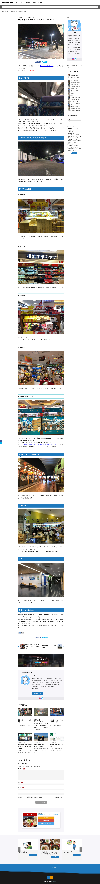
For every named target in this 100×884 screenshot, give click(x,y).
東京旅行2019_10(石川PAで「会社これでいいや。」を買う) (32, 646)
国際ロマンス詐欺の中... (75, 77)
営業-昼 (74, 140)
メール (20, 787)
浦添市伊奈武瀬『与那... (75, 99)
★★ (72, 126)
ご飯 (69, 131)
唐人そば (75, 139)
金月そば (74, 150)
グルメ (16, 2)
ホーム (43, 867)
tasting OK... (72, 95)
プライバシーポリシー (53, 867)
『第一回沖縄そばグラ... (75, 90)
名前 (19, 782)
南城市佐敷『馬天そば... (75, 86)
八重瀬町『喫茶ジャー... (75, 97)
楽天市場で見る (46, 820)
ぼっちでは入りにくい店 (73, 133)
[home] (48, 877)
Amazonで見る (46, 817)
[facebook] (1, 441)
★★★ (75, 126)
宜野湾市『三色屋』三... (75, 106)
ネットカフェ (71, 136)
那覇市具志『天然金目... (75, 110)
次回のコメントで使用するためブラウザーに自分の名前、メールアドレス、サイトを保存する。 (41, 797)
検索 (74, 153)
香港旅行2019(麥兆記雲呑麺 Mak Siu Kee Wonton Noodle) (25, 746)
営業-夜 (69, 140)
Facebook (38, 61)
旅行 (22, 2)
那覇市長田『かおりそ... (75, 108)
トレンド (35, 2)
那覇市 (69, 150)
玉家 (77, 148)
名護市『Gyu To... (74, 104)
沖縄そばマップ (67, 852)
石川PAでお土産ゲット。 (46, 66)
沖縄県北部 (70, 147)
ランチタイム (78, 136)
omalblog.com (7, 2)
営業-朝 (79, 140)
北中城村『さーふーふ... (75, 101)
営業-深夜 (70, 142)
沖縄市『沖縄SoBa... (74, 84)
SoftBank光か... (73, 78)
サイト (19, 792)
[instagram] (40, 698)
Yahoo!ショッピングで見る (46, 823)
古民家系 (70, 139)
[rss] (51, 877)
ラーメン (70, 137)
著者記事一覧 (37, 693)
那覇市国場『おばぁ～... (75, 93)
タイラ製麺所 (76, 134)
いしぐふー (70, 130)
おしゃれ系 (77, 130)
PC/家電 (28, 2)
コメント (20, 768)
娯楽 (41, 2)
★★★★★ (76, 128)
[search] (96, 7)
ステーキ (70, 134)
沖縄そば (70, 145)
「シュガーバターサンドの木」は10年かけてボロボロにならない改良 (40, 444)
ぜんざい (73, 131)
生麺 (80, 148)
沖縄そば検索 (23, 852)
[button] (19, 849)
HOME (4, 11)
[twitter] (42, 698)
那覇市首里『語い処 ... (75, 88)
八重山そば (76, 137)
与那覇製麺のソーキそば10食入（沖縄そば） (48, 814)
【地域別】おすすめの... (75, 75)
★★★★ (70, 128)
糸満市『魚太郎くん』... (75, 80)
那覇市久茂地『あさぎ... (75, 82)
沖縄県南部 (77, 147)
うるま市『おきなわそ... (75, 102)
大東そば (76, 142)
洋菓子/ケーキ (71, 148)
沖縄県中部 (76, 145)
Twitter (45, 61)
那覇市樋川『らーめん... (75, 91)
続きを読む (55, 856)
